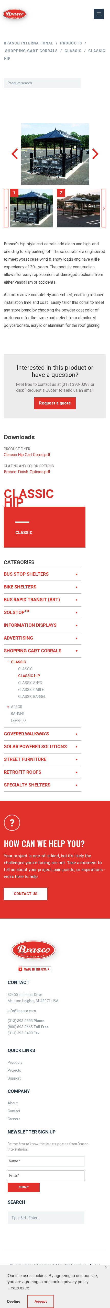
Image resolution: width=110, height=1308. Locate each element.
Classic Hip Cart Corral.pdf (27, 455)
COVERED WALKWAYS (26, 734)
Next (104, 208)
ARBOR (16, 707)
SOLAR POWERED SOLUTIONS (35, 746)
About (13, 1103)
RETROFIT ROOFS (22, 772)
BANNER (17, 714)
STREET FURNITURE (25, 759)
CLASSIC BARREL (32, 697)
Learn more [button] (18, 1288)
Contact (14, 1111)
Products (15, 1062)
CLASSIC (18, 662)
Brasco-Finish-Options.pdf (27, 472)
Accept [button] (41, 1301)
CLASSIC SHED (30, 683)
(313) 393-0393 (76, 384)
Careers (14, 1119)
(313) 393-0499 (20, 1033)
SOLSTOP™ (16, 612)
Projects (14, 1070)
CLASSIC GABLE (31, 690)
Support (14, 1078)
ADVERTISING (18, 638)
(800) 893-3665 (20, 1027)
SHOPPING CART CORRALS (32, 650)
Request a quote (55, 403)
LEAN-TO (18, 721)
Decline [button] (13, 1301)
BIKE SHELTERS (20, 587)
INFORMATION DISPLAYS (30, 625)
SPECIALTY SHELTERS (27, 785)
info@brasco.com (22, 1011)
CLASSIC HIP (29, 676)
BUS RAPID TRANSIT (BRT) (32, 599)
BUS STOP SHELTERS (26, 574)
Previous (6, 208)
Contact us (25, 894)
